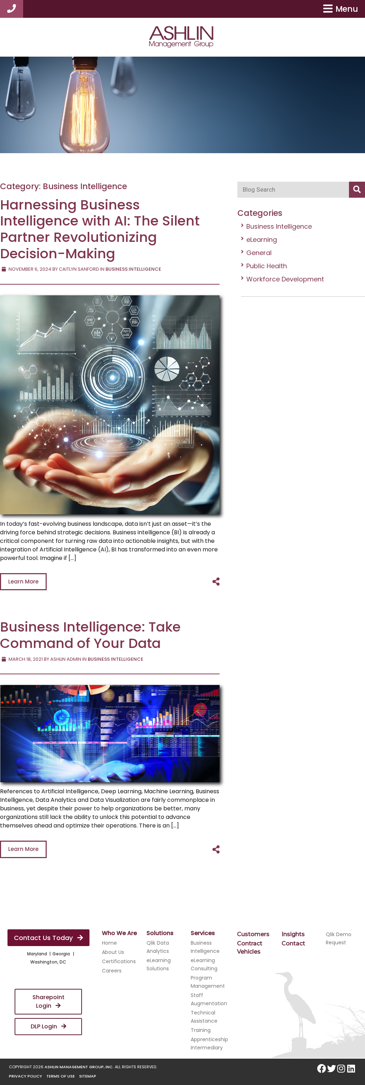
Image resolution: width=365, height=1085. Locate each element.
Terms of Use (60, 1076)
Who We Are (119, 933)
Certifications (119, 961)
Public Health (266, 265)
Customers (253, 934)
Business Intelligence (279, 226)
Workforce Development (285, 279)
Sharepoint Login (48, 1001)
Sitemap (87, 1076)
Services (203, 933)
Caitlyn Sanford (79, 269)
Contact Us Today (44, 937)
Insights (293, 934)
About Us (113, 952)
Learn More (23, 581)
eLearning (261, 239)
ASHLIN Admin (65, 659)
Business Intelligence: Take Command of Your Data (90, 635)
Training (201, 1030)
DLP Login (44, 1026)
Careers (112, 970)
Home (109, 942)
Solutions (160, 933)
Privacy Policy (25, 1076)
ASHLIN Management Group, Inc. (79, 1067)
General (259, 252)
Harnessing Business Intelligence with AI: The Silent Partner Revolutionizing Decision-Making (100, 229)
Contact (293, 943)
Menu (346, 9)
